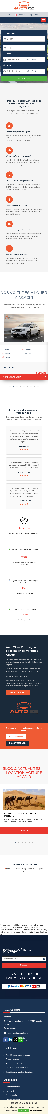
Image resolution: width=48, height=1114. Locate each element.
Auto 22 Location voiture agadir (18, 1055)
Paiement (10, 1091)
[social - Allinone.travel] (5, 1039)
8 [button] (34, 387)
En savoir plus (36, 1110)
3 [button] (17, 387)
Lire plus (24, 831)
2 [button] (13, 387)
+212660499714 (17, 736)
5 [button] (24, 387)
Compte (36, 15)
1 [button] (10, 387)
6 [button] (27, 387)
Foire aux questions (14, 1063)
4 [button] (20, 387)
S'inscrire (24, 965)
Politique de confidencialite (17, 1068)
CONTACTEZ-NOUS (18, 743)
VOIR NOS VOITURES (17, 692)
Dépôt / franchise (13, 1099)
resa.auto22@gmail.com (17, 1033)
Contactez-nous (12, 1059)
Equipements (11, 1095)
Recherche (25, 79)
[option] (24, 348)
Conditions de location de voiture (19, 1072)
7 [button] (31, 387)
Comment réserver (13, 1087)
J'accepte (23, 1111)
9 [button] (38, 387)
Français (21, 15)
